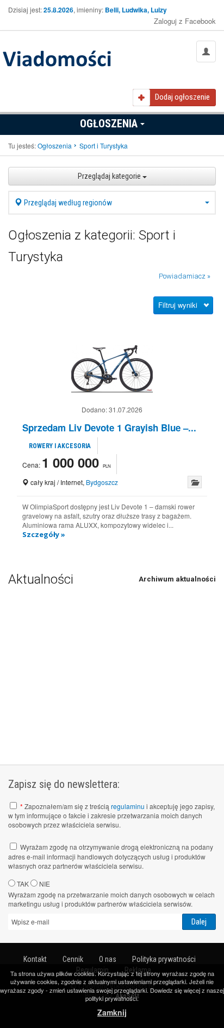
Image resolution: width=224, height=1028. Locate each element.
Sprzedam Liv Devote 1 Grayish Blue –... (109, 427)
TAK (22, 883)
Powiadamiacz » (184, 276)
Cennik (73, 959)
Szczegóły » (43, 534)
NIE (44, 883)
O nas (107, 959)
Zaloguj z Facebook (185, 21)
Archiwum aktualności (177, 579)
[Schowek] (195, 482)
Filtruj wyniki (177, 305)
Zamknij (112, 1012)
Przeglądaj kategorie (110, 176)
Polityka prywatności (164, 959)
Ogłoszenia (110, 123)
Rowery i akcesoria (60, 446)
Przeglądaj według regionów (67, 202)
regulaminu (128, 806)
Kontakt (35, 959)
